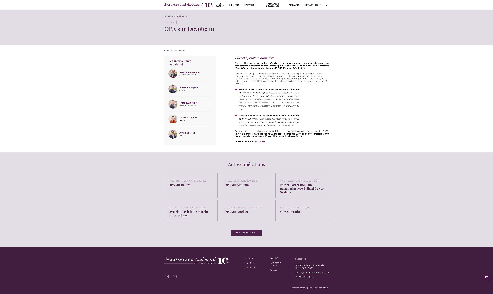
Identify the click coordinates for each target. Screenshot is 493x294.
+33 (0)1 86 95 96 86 (304, 277)
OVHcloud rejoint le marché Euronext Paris (188, 213)
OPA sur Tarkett (291, 211)
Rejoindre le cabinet (275, 264)
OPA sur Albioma (236, 185)
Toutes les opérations (246, 232)
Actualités (294, 5)
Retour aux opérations (177, 16)
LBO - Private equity (301, 207)
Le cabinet (249, 258)
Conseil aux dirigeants (195, 207)
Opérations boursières (174, 50)
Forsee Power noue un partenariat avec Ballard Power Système (302, 188)
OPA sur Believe (180, 185)
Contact (308, 5)
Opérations (250, 5)
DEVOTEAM (259, 141)
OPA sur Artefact (236, 211)
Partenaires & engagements (272, 5)
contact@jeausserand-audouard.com (312, 272)
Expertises (234, 5)
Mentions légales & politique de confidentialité (310, 288)
